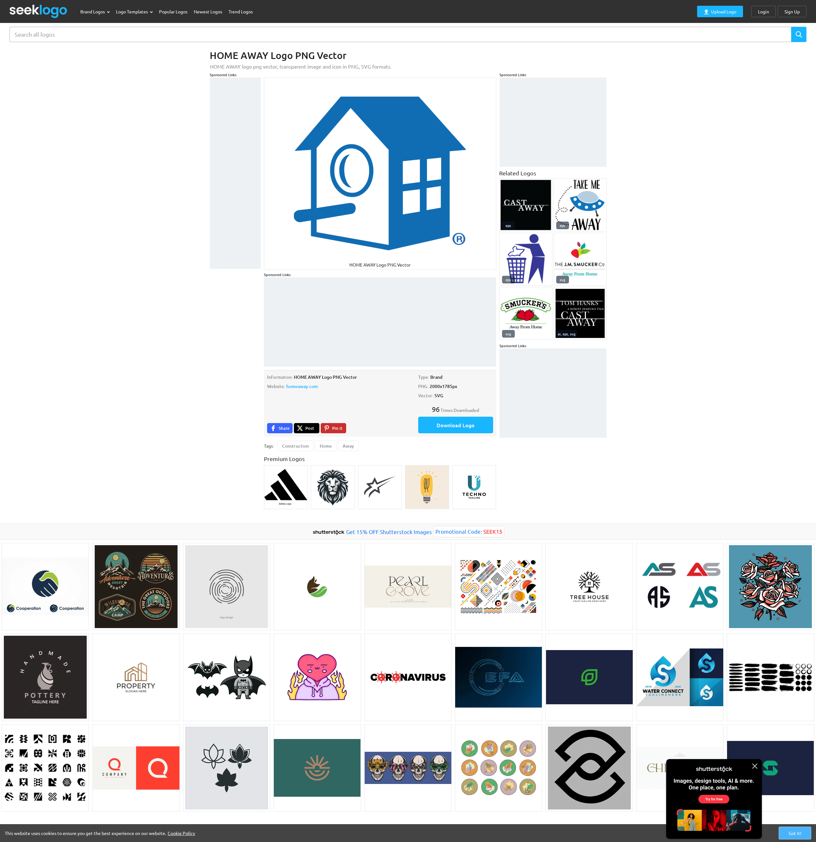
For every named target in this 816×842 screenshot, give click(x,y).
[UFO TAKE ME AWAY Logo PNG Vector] (580, 205)
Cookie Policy (181, 833)
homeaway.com (302, 386)
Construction (295, 446)
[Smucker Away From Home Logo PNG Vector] (580, 259)
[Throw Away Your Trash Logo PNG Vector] (525, 259)
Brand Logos (93, 11)
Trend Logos (241, 11)
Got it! (795, 833)
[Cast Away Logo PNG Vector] (525, 205)
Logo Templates (132, 11)
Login (763, 11)
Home (326, 446)
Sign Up (792, 11)
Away (348, 446)
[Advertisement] (235, 173)
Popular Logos (173, 11)
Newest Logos (208, 11)
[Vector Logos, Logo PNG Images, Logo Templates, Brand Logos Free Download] (39, 11)
